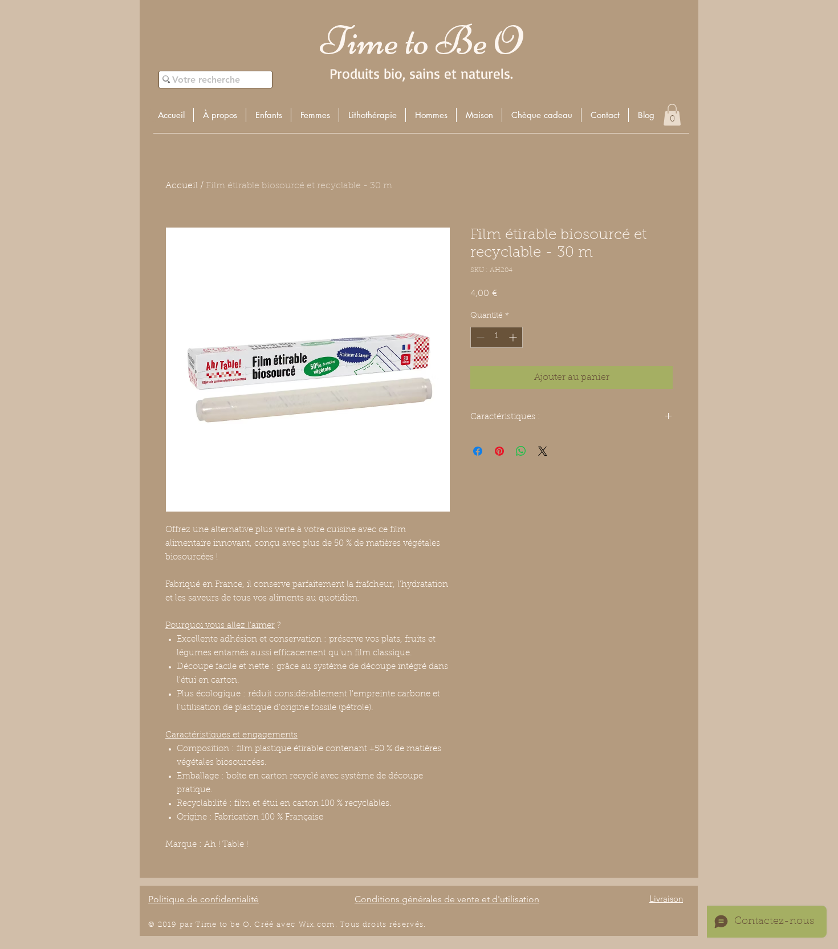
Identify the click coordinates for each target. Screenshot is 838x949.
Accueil (181, 185)
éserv (404, 924)
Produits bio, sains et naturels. (421, 73)
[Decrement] (479, 337)
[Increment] (514, 337)
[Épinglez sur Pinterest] (499, 451)
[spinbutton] (496, 337)
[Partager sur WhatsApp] (521, 451)
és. (420, 924)
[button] (268, 115)
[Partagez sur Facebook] (478, 451)
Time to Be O (421, 41)
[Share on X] (543, 451)
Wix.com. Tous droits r (346, 924)
